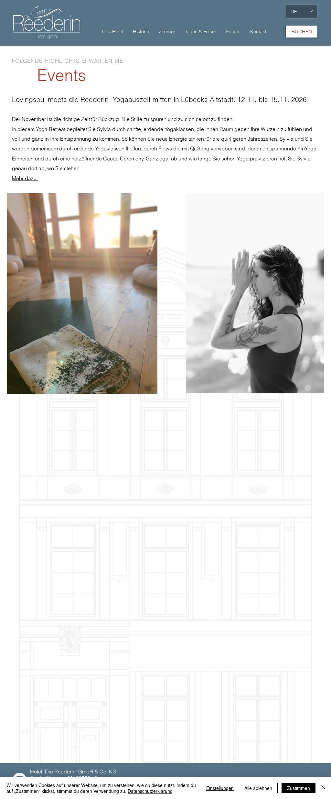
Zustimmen (298, 788)
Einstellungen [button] (220, 788)
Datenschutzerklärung (150, 791)
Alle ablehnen (258, 788)
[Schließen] (323, 788)
